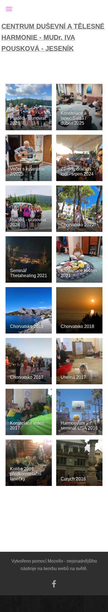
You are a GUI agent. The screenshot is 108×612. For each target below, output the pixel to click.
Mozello (55, 561)
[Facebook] (54, 584)
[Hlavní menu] (9, 9)
